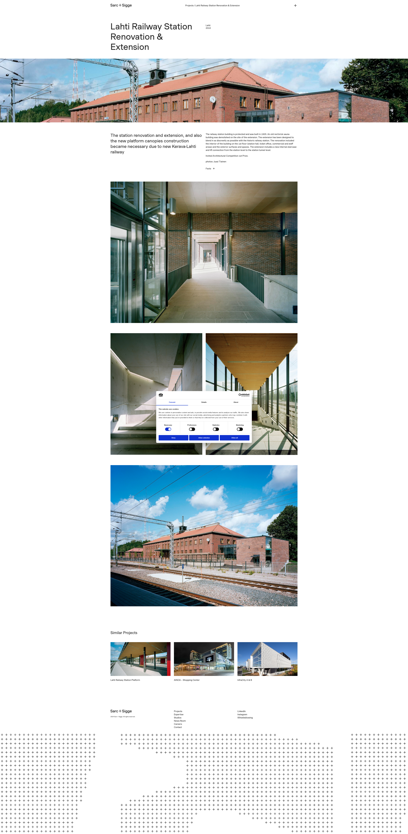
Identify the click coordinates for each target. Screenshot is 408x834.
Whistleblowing (245, 717)
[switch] (192, 429)
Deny (173, 438)
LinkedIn (241, 711)
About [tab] (236, 402)
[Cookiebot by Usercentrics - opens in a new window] (240, 395)
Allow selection (204, 438)
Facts (208, 168)
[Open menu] (295, 5)
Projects (189, 5)
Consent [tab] (172, 402)
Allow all (234, 438)
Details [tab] (204, 402)
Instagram (242, 714)
